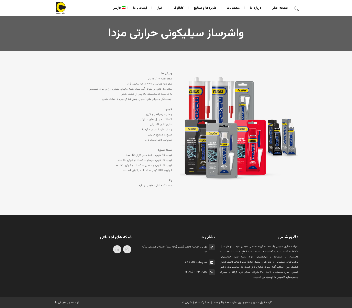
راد (55, 302)
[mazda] (239, 128)
